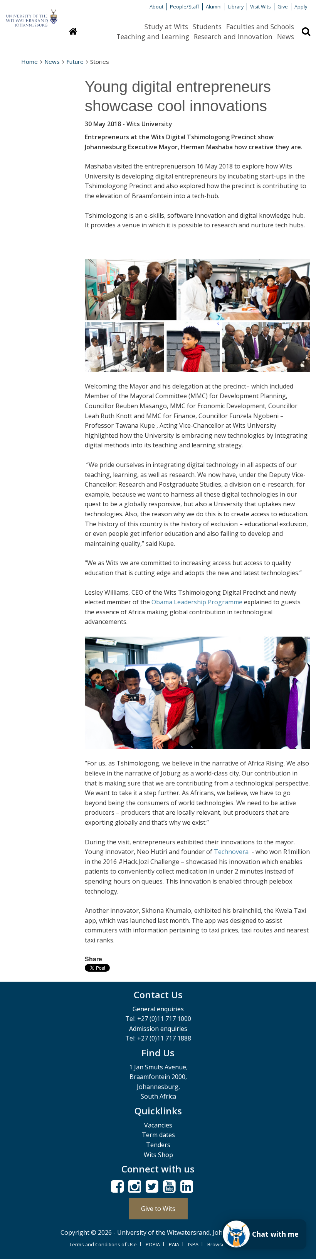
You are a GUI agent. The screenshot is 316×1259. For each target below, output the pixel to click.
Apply (300, 6)
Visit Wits (260, 6)
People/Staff (184, 6)
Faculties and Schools (260, 26)
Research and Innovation (233, 36)
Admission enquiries (158, 1028)
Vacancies (158, 1125)
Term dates (158, 1135)
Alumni (214, 6)
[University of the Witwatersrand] (31, 14)
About (156, 6)
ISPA (193, 1244)
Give (282, 6)
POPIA (153, 1244)
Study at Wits (166, 26)
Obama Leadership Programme (196, 602)
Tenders (158, 1145)
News (285, 36)
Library (236, 6)
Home (29, 61)
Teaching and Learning (152, 36)
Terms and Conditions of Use (103, 1244)
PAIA (174, 1244)
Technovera (232, 851)
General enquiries (158, 1009)
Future (75, 61)
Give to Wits (158, 1208)
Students (207, 26)
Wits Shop (158, 1155)
